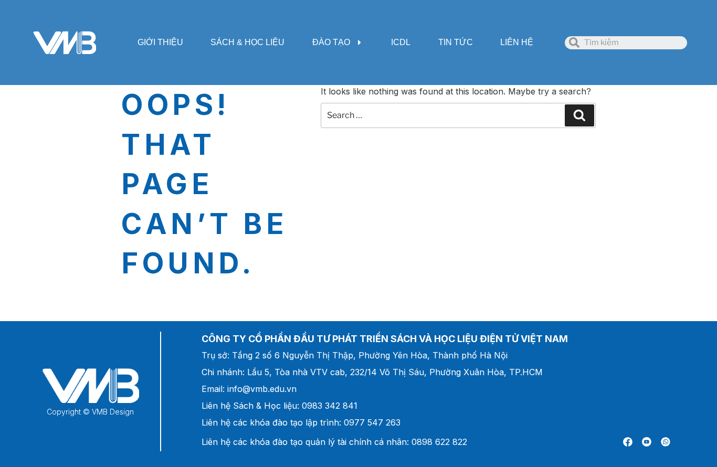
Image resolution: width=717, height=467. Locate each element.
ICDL (400, 42)
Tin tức (455, 42)
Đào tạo (331, 42)
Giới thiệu (160, 42)
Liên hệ (516, 42)
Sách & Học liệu (247, 42)
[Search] (579, 115)
